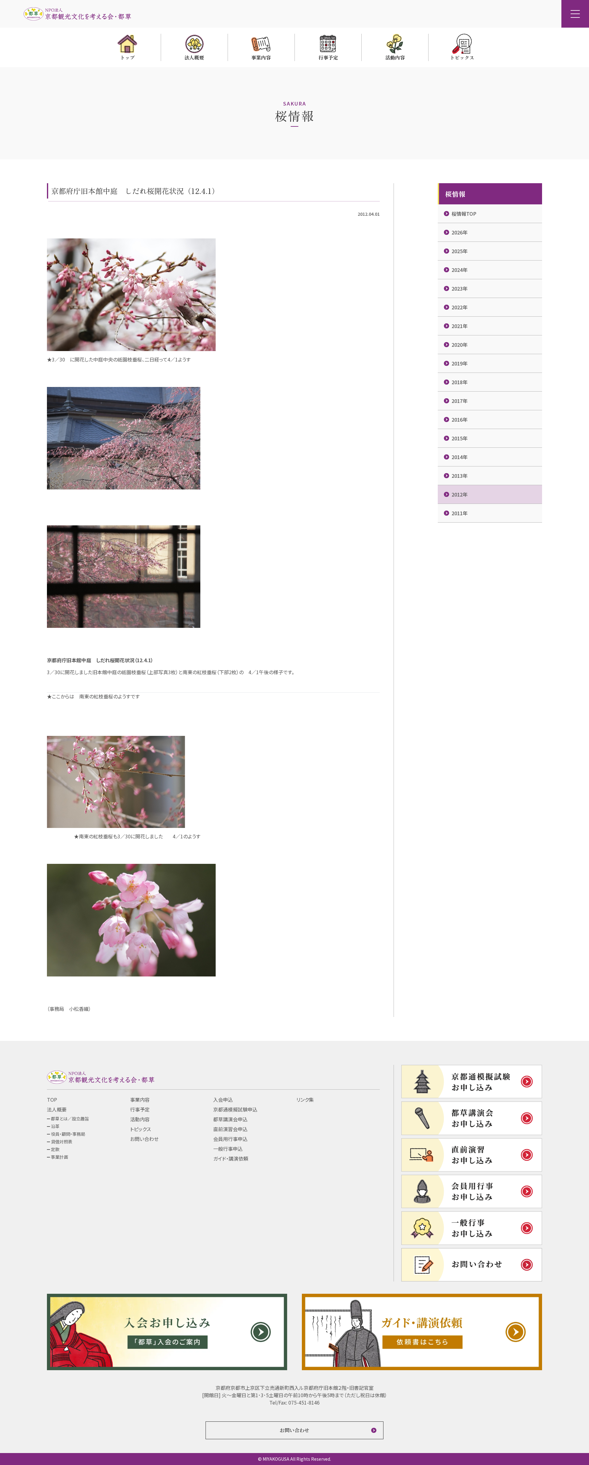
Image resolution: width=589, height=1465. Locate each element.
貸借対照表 (61, 1141)
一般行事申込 (228, 1148)
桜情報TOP (464, 213)
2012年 (460, 494)
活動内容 (140, 1119)
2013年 (460, 475)
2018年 (460, 382)
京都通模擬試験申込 (235, 1109)
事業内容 (140, 1099)
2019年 (460, 363)
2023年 (460, 288)
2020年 (460, 344)
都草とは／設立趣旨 (70, 1118)
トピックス (140, 1129)
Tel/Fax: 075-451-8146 (294, 1402)
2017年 (460, 400)
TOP (52, 1099)
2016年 (460, 419)
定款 (55, 1149)
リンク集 (305, 1099)
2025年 (460, 251)
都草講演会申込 (230, 1119)
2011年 (460, 513)
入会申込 (223, 1099)
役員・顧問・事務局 (68, 1134)
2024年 (460, 269)
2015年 (460, 438)
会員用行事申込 (230, 1138)
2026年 (460, 232)
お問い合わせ (144, 1138)
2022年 (460, 307)
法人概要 (57, 1109)
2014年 (460, 457)
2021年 (460, 326)
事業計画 (59, 1157)
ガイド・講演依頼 (230, 1158)
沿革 (55, 1126)
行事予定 (140, 1109)
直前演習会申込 (230, 1129)
